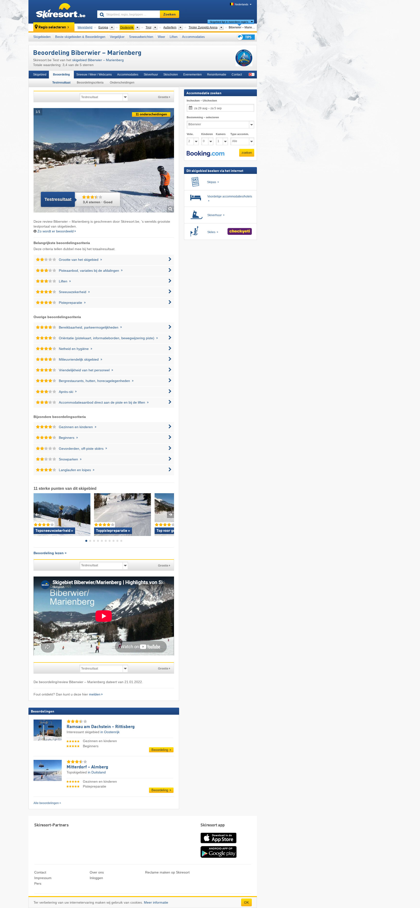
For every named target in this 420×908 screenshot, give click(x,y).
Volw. (190, 134)
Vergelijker (117, 37)
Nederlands (241, 4)
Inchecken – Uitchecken (202, 100)
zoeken (247, 152)
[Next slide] (170, 514)
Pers (37, 883)
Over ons (97, 872)
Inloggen (96, 878)
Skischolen (170, 74)
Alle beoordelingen (46, 803)
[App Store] (218, 844)
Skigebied (39, 74)
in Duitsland (97, 772)
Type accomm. (239, 134)
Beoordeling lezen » (50, 553)
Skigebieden (42, 37)
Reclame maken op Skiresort (167, 872)
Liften (173, 37)
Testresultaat (61, 82)
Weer (161, 37)
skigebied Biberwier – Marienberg (98, 60)
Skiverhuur (151, 74)
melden (94, 694)
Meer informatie (156, 902)
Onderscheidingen (122, 82)
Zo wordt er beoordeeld (55, 231)
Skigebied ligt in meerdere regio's (229, 21)
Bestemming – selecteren (203, 117)
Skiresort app (213, 825)
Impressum (43, 878)
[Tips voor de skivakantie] (245, 37)
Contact (237, 74)
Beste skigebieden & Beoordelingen (80, 37)
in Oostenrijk (110, 732)
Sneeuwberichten (141, 37)
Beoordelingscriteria (90, 82)
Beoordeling (61, 74)
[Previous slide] (37, 514)
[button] (205, 154)
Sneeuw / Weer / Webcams (94, 74)
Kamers (221, 134)
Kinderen (207, 134)
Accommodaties (193, 37)
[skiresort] (61, 12)
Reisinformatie (216, 74)
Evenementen (192, 74)
